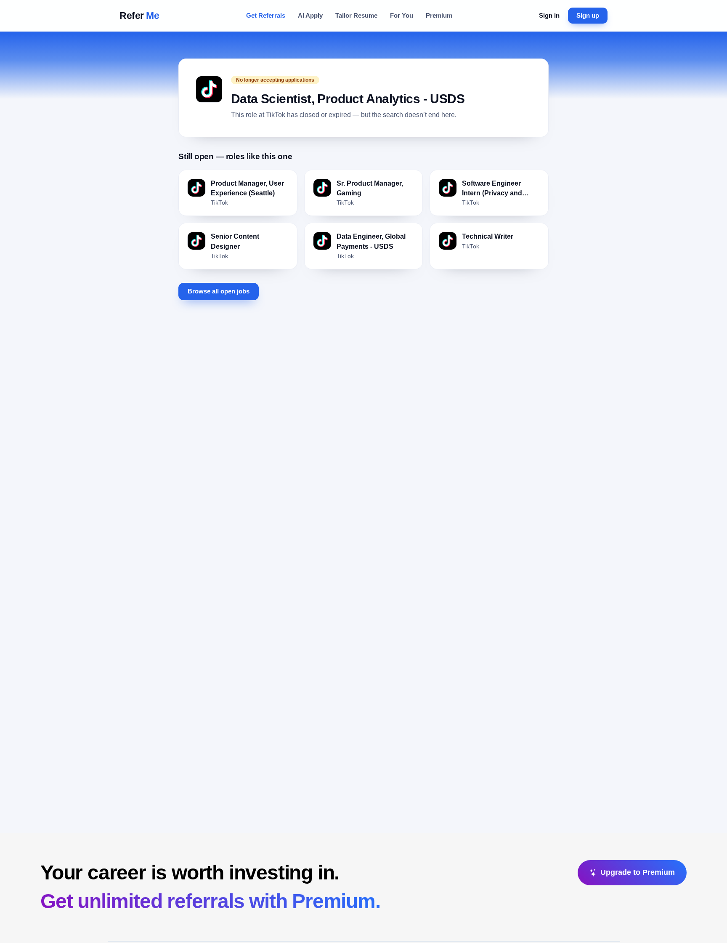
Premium (439, 15)
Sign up (587, 15)
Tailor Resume (356, 15)
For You (401, 15)
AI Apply (310, 15)
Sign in (549, 15)
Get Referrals (265, 15)
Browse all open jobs (218, 291)
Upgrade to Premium (637, 872)
